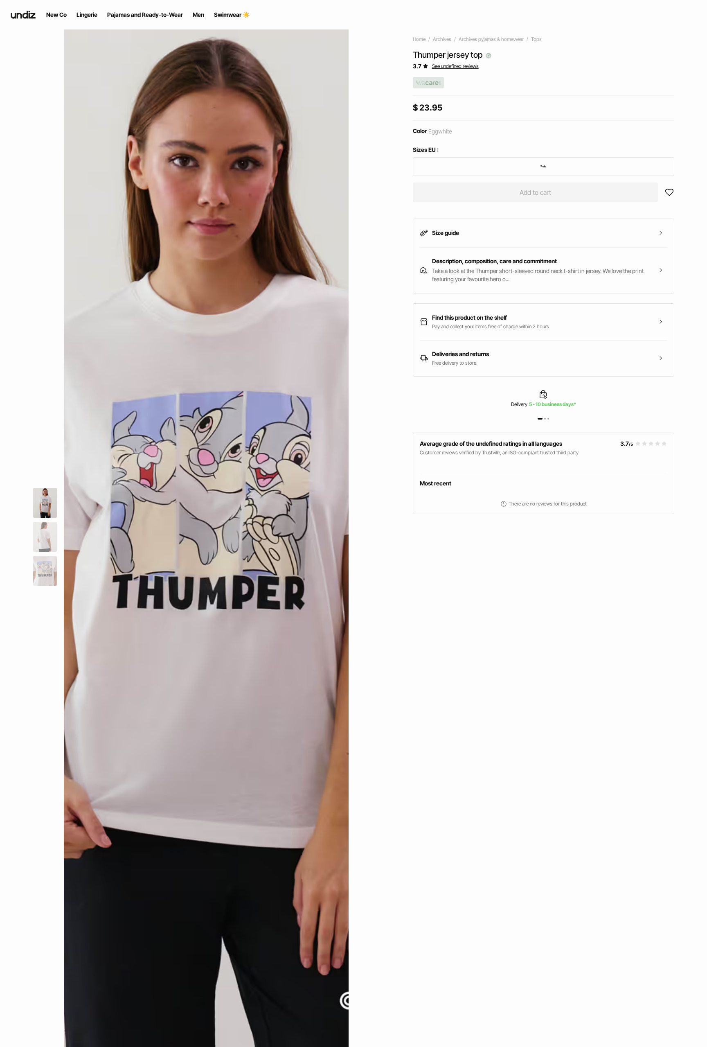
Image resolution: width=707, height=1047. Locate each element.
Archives (442, 39)
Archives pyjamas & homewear (491, 39)
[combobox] (543, 166)
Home (419, 39)
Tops (536, 39)
